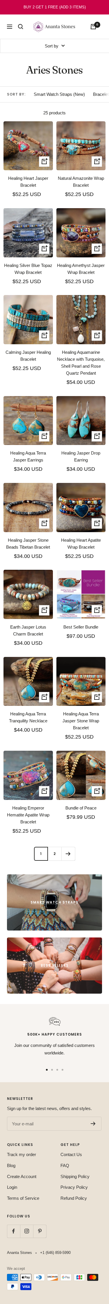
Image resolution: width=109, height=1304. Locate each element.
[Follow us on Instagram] (26, 1231)
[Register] (93, 1124)
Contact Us (71, 1154)
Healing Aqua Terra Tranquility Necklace (28, 717)
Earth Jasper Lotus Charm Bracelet (28, 630)
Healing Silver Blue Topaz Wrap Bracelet (28, 269)
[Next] (68, 853)
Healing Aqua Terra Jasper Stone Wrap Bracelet (80, 720)
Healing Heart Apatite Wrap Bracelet (81, 544)
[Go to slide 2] (52, 1070)
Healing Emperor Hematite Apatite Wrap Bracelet (28, 814)
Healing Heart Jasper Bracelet (28, 182)
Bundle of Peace (81, 807)
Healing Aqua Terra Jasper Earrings (28, 456)
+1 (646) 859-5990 (55, 1252)
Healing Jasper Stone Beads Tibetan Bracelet (28, 544)
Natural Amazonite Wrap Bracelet (81, 182)
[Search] (20, 26)
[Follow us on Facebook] (13, 1231)
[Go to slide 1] (47, 1070)
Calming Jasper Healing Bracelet (28, 356)
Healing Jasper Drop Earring (80, 456)
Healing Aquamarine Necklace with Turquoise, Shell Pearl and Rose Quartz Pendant (81, 363)
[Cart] (93, 26)
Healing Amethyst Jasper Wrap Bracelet (81, 269)
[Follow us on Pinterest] (39, 1231)
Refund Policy (73, 1198)
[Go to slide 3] (57, 1070)
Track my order (21, 1154)
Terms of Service (23, 1198)
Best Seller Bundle (80, 626)
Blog (11, 1165)
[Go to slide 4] (62, 1070)
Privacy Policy (74, 1187)
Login (12, 1187)
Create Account (21, 1176)
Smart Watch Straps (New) (59, 94)
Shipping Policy (75, 1176)
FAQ (64, 1165)
